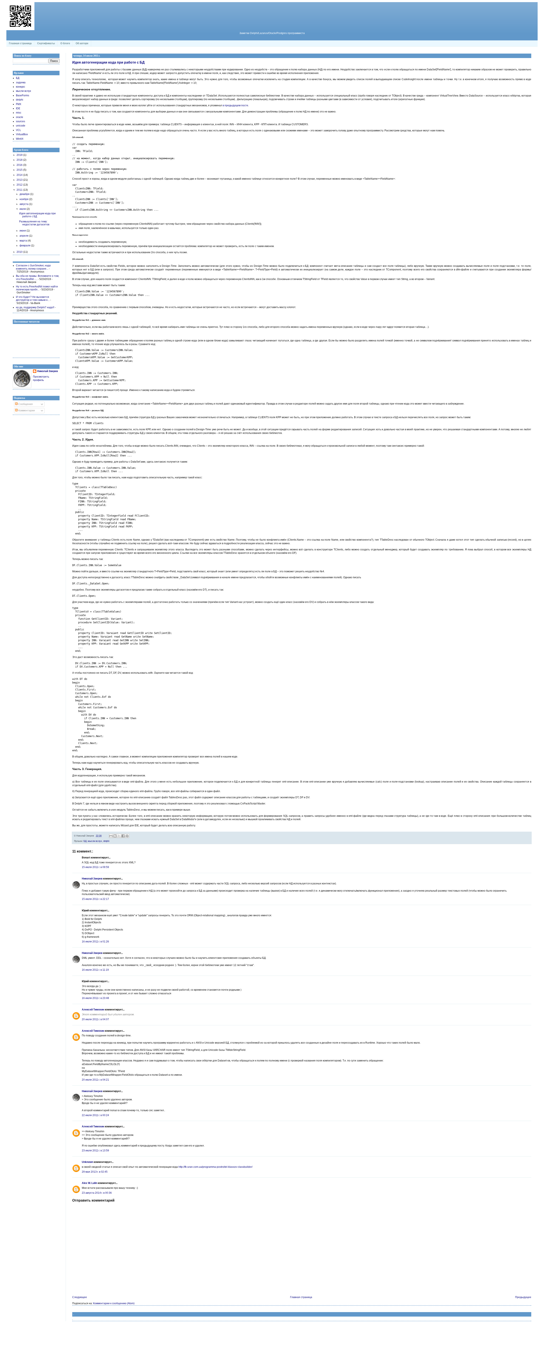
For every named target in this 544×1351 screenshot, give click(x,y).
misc (18, 112)
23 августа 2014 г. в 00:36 (97, 1192)
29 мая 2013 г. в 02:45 (95, 1171)
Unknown (87, 1162)
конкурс (20, 86)
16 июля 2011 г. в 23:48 (95, 998)
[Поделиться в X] (119, 836)
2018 (20, 159)
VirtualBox (22, 134)
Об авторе (82, 43)
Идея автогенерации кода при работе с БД (108, 62)
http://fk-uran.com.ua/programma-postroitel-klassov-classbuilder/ (215, 1166)
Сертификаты (46, 43)
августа (24, 204)
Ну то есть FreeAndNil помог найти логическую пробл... (37, 288)
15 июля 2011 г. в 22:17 (95, 899)
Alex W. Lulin (89, 1183)
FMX (18, 104)
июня (23, 230)
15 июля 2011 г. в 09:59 (95, 867)
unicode (20, 125)
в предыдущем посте (235, 105)
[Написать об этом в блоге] (115, 836)
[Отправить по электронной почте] (111, 836)
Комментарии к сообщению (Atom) (114, 1303)
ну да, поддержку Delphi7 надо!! (35, 307)
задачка (21, 82)
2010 (20, 251)
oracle (19, 117)
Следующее (79, 1297)
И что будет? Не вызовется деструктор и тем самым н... (33, 298)
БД (85, 841)
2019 (20, 154)
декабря (25, 194)
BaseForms (22, 95)
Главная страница (20, 43)
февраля (25, 245)
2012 (20, 184)
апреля (24, 235)
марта (24, 240)
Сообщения (25, 404)
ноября (24, 199)
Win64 (19, 138)
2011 (20, 189)
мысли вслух (95, 841)
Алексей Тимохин (93, 1009)
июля (23, 208)
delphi (106, 841)
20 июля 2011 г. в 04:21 (95, 1079)
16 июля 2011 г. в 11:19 (95, 969)
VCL (18, 130)
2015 (20, 169)
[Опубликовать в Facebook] (123, 836)
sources (20, 121)
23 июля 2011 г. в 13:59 (95, 1150)
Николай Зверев (92, 878)
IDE (18, 108)
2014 (20, 174)
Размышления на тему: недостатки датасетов (34, 223)
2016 (20, 164)
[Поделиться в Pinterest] (127, 836)
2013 (20, 179)
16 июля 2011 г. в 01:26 (95, 941)
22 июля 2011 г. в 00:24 (95, 1115)
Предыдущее (523, 1297)
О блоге (65, 43)
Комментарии (26, 410)
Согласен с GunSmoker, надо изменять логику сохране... (33, 267)
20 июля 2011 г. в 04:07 (95, 1019)
